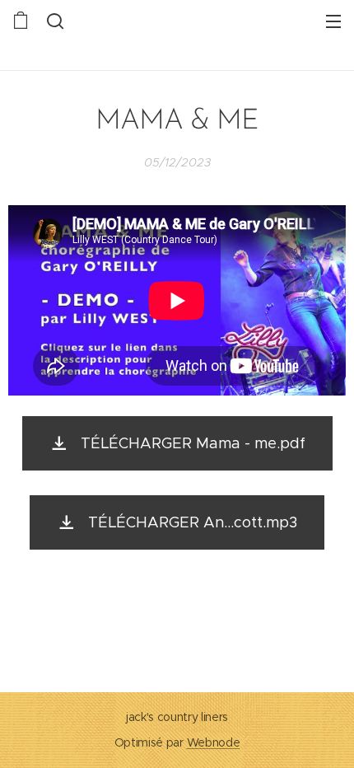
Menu (333, 20)
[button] (53, 20)
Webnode (213, 742)
